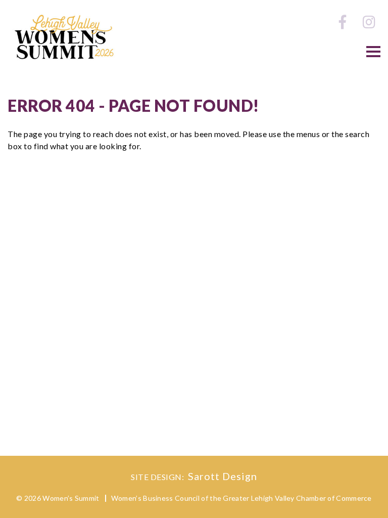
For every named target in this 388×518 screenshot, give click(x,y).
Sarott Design (222, 476)
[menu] (373, 51)
